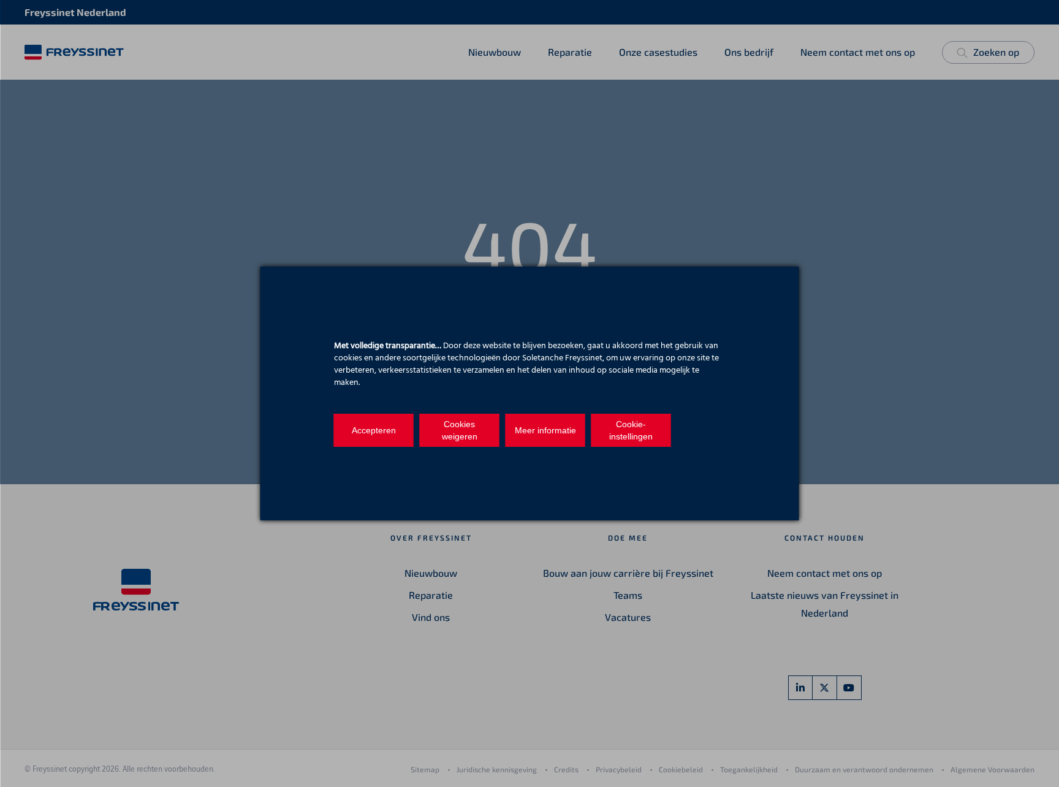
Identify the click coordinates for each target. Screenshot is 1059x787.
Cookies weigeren (459, 430)
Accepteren (374, 430)
